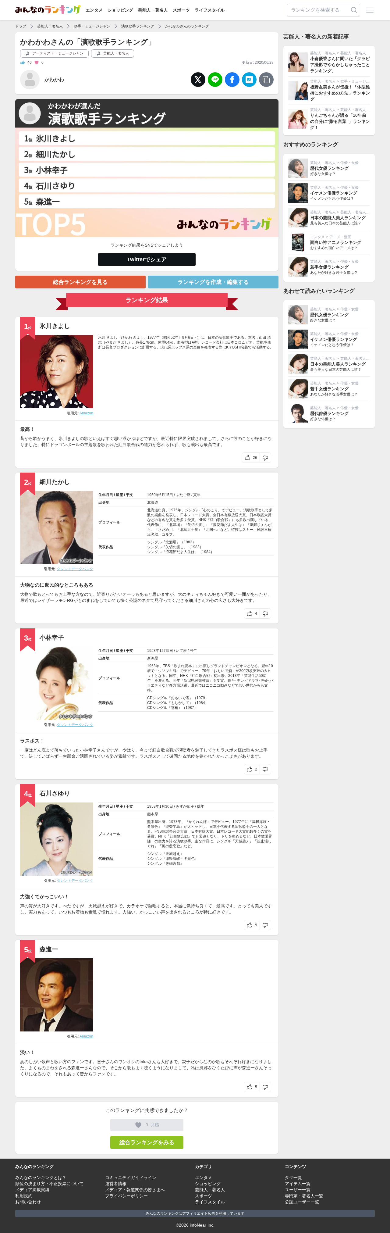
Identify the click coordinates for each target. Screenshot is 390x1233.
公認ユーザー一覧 (302, 1201)
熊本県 (152, 814)
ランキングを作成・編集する (213, 282)
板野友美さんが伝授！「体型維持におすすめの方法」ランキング (340, 93)
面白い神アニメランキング (335, 242)
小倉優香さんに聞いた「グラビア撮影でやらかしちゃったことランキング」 (340, 64)
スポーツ (181, 10)
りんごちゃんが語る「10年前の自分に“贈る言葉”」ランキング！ (340, 121)
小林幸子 (52, 637)
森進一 (49, 949)
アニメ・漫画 (340, 237)
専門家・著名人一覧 (304, 1195)
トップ (20, 26)
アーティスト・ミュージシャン (57, 53)
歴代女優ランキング (329, 168)
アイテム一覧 (297, 1183)
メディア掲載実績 (32, 1189)
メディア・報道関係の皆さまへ (135, 1189)
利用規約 (23, 1195)
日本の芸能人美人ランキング (338, 217)
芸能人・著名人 (153, 10)
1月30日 (166, 806)
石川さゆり (55, 793)
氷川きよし (55, 326)
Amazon (86, 413)
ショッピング (120, 10)
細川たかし (55, 481)
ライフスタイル (210, 10)
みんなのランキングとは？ (40, 1177)
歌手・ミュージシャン (92, 26)
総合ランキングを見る (80, 282)
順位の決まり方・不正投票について (49, 1183)
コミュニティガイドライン (130, 1177)
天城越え (242, 841)
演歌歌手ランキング (137, 26)
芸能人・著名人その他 (358, 53)
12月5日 (166, 651)
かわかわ (54, 79)
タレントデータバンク (75, 569)
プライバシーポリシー (126, 1195)
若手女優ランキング (329, 267)
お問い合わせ (28, 1201)
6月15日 (166, 495)
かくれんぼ (198, 822)
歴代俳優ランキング (329, 413)
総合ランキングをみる (146, 1142)
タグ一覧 (293, 1177)
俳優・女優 (349, 163)
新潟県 (152, 658)
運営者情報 (115, 1183)
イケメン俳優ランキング (333, 193)
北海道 (152, 502)
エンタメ (94, 10)
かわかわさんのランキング (187, 26)
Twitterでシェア (147, 259)
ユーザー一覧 (297, 1189)
